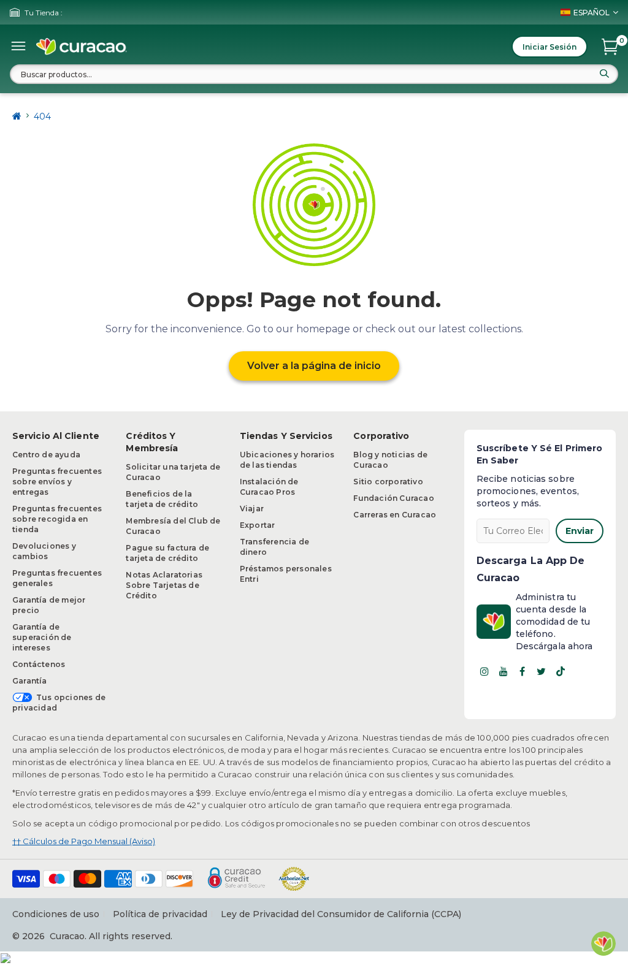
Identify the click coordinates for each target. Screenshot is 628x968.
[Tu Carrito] (610, 46)
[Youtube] (503, 671)
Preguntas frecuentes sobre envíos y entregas (57, 482)
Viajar (252, 508)
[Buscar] (604, 73)
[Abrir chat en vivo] (603, 943)
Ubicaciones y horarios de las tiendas (287, 460)
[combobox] (314, 74)
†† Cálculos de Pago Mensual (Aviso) (83, 841)
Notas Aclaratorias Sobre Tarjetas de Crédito (164, 585)
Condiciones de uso (55, 914)
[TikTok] (561, 671)
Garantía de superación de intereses (42, 637)
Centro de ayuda (46, 454)
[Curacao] (82, 46)
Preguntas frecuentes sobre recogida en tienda (57, 519)
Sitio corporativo (388, 481)
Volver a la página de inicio (314, 366)
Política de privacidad (160, 914)
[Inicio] (16, 116)
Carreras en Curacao (394, 514)
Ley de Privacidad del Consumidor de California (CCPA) (341, 914)
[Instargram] (484, 671)
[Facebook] (522, 671)
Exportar (257, 525)
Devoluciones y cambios (44, 551)
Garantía (29, 680)
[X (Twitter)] (542, 671)
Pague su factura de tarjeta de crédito (167, 553)
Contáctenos (38, 664)
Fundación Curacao (393, 498)
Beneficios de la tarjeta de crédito (162, 499)
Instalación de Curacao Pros (269, 487)
